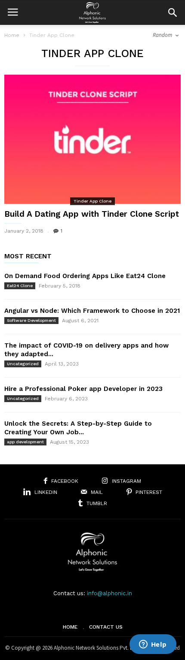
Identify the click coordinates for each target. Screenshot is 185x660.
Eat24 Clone (20, 285)
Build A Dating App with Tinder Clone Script (91, 214)
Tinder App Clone (92, 201)
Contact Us (106, 627)
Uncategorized (23, 363)
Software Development (31, 320)
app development (25, 441)
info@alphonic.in (109, 593)
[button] (172, 12)
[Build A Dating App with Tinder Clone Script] (92, 139)
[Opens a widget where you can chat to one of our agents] (152, 645)
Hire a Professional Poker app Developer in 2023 (83, 389)
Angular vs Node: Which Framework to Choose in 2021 (92, 311)
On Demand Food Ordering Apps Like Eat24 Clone (85, 276)
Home (11, 35)
